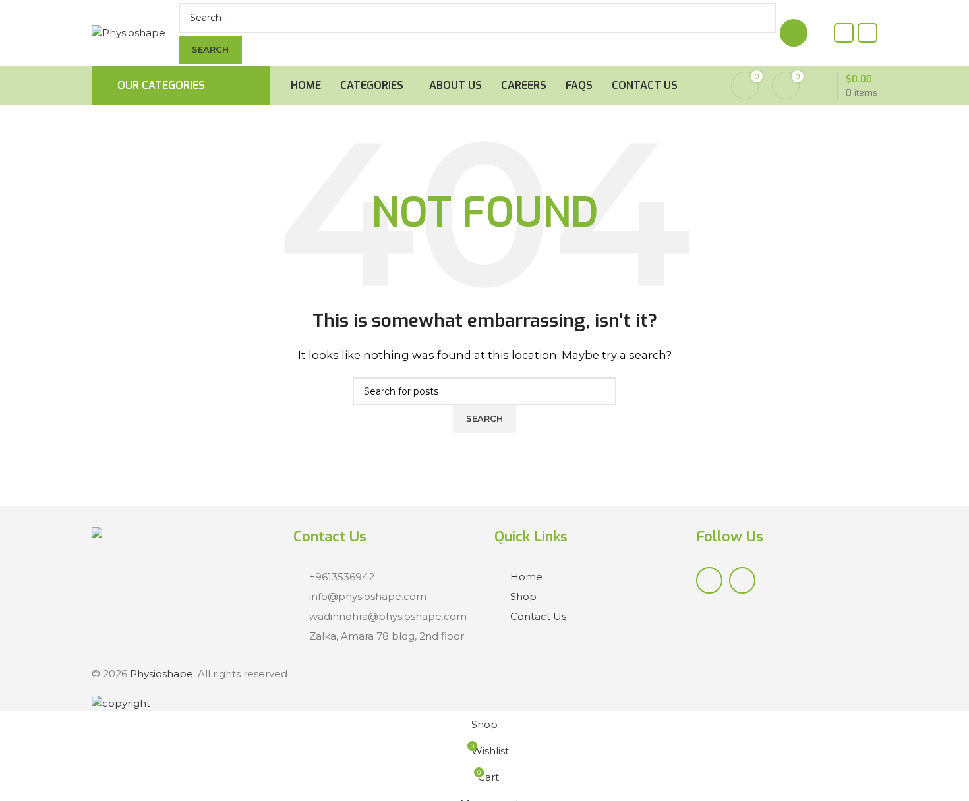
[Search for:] (466, 18)
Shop (523, 596)
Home (526, 576)
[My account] (793, 33)
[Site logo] (128, 32)
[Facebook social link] (844, 33)
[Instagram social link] (867, 33)
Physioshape (161, 673)
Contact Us (538, 616)
